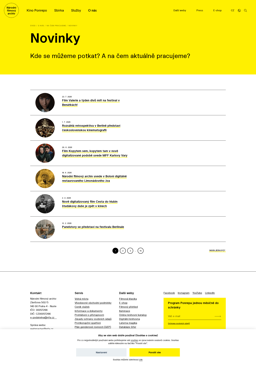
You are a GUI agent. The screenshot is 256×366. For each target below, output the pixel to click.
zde (141, 359)
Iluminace (124, 311)
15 (141, 250)
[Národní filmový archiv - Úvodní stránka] (11, 10)
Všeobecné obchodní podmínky (93, 302)
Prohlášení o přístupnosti (89, 315)
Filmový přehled (128, 306)
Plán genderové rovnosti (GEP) (93, 327)
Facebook (169, 293)
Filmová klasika (128, 298)
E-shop (217, 10)
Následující (217, 250)
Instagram (183, 293)
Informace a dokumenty (89, 311)
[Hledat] (245, 10)
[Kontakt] (239, 10)
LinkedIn (210, 293)
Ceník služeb (82, 306)
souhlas (134, 340)
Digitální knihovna (129, 319)
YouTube (197, 293)
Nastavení (101, 352)
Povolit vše (155, 352)
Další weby (180, 10)
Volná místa (81, 298)
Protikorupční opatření (88, 323)
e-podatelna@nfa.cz (42, 317)
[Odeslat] (217, 316)
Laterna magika (128, 323)
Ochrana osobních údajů (179, 323)
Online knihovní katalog (133, 315)
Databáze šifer (127, 327)
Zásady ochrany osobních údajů (93, 319)
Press (200, 10)
